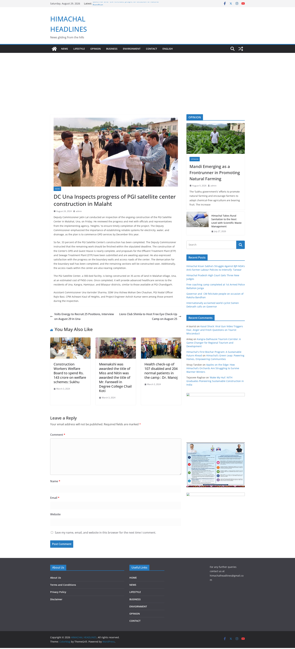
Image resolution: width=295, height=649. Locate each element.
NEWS (64, 48)
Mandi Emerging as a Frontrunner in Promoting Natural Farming (214, 172)
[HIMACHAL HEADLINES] (54, 49)
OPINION (95, 48)
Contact (151, 48)
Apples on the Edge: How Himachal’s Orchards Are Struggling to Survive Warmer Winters (212, 368)
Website (55, 514)
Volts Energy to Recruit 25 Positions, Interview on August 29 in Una (84, 316)
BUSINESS (111, 48)
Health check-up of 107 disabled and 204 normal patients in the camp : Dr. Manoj (161, 371)
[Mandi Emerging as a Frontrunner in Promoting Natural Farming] (215, 138)
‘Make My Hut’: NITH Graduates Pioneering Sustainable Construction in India (215, 381)
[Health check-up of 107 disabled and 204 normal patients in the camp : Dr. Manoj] (161, 340)
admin (79, 211)
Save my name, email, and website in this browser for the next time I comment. (105, 532)
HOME (133, 577)
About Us (55, 577)
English (168, 48)
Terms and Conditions (63, 584)
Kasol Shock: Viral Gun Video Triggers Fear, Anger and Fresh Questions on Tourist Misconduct (214, 330)
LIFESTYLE (79, 48)
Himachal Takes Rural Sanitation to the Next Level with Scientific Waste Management (226, 221)
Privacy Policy (58, 592)
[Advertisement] (147, 89)
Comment (57, 435)
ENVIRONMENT (132, 48)
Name (55, 481)
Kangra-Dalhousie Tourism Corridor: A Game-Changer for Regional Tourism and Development (213, 342)
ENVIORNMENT (138, 606)
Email (54, 498)
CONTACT (135, 620)
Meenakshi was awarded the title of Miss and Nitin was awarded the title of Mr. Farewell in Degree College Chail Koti (115, 377)
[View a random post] (241, 49)
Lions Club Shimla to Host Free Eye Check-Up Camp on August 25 (148, 316)
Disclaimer (56, 599)
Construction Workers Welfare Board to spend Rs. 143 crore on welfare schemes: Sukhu (70, 373)
